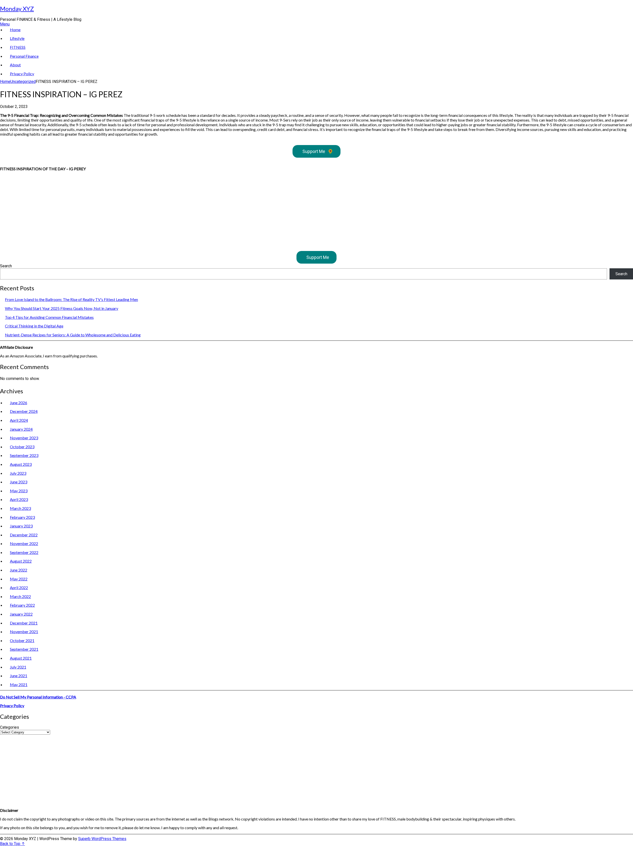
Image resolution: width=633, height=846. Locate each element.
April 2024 (19, 420)
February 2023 (22, 517)
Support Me (317, 151)
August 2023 (21, 464)
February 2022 (22, 605)
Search (6, 266)
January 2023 (21, 525)
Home (15, 29)
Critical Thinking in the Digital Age (34, 325)
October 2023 (22, 446)
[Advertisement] (148, 209)
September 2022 (24, 552)
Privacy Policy (22, 73)
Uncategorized (23, 81)
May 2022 (18, 578)
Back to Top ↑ (12, 843)
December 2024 (24, 411)
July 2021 (18, 667)
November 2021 (24, 631)
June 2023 (18, 481)
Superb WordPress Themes (102, 838)
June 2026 (18, 402)
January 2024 (21, 429)
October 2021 (22, 640)
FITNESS (17, 47)
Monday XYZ (17, 8)
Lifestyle (17, 38)
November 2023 (24, 437)
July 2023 (18, 473)
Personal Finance (24, 56)
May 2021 (18, 684)
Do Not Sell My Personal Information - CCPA (38, 697)
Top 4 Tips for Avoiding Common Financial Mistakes (49, 317)
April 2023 (19, 499)
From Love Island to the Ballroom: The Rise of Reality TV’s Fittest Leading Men (71, 299)
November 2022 (24, 543)
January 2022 (21, 614)
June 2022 (18, 570)
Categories (9, 727)
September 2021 (24, 649)
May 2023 (18, 490)
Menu (5, 24)
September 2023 (24, 455)
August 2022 (21, 561)
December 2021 (24, 623)
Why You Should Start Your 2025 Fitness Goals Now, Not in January (61, 308)
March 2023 (20, 508)
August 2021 (21, 658)
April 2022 (19, 587)
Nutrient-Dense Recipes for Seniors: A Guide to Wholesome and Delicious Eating (73, 334)
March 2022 (20, 596)
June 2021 (18, 675)
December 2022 (24, 534)
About (15, 64)
